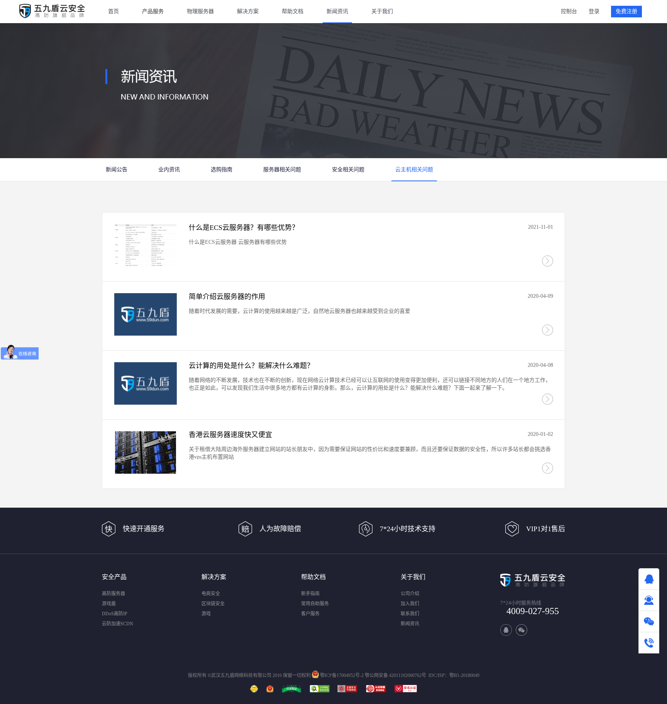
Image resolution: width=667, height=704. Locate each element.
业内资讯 (169, 169)
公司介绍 (410, 593)
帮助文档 (292, 11)
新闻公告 (116, 169)
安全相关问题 (348, 169)
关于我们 (382, 11)
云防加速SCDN (117, 623)
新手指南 (310, 593)
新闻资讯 (337, 11)
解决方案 (248, 11)
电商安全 (210, 593)
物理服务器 (200, 11)
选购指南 (221, 169)
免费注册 (626, 11)
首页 (113, 11)
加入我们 (410, 603)
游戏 (206, 613)
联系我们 (410, 613)
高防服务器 (113, 593)
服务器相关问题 (282, 169)
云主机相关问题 (414, 169)
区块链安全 (213, 603)
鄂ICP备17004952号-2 (342, 675)
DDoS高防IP (114, 613)
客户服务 (310, 613)
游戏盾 (109, 603)
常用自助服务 (315, 603)
